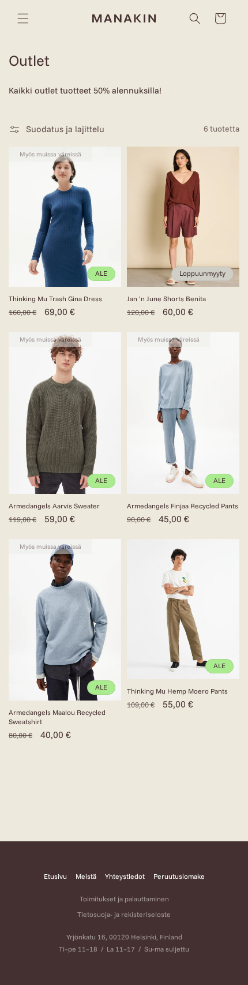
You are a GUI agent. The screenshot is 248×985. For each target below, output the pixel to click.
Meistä (86, 876)
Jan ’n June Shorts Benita (166, 298)
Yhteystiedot (125, 876)
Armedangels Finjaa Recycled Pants (182, 505)
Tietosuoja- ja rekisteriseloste (124, 914)
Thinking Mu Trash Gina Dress (55, 298)
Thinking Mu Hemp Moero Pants (177, 691)
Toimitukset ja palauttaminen (124, 898)
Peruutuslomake (179, 876)
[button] (23, 18)
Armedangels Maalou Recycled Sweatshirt (57, 717)
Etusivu (55, 876)
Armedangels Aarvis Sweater (54, 505)
